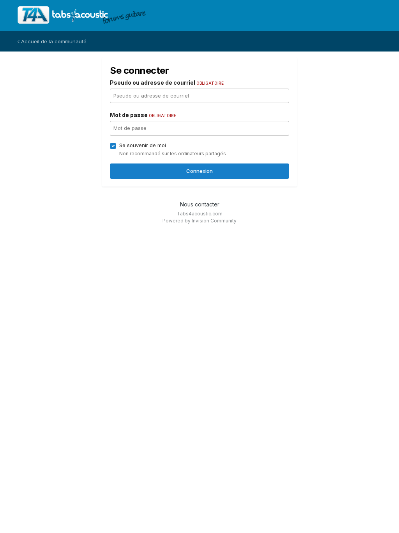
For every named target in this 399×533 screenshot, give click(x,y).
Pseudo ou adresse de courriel (167, 82)
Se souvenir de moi (142, 145)
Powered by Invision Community (199, 221)
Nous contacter (199, 204)
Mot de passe (143, 115)
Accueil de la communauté (53, 41)
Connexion (199, 171)
